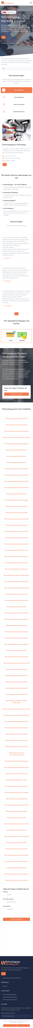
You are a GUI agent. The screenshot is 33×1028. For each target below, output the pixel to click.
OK (16, 1025)
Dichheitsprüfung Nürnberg (9, 1000)
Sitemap (4, 986)
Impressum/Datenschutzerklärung (12, 978)
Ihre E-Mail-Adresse (8, 899)
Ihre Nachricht (6, 906)
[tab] (16, 90)
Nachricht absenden (16, 919)
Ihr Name (5, 892)
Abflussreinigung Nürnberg (9, 997)
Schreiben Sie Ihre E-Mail (8, 1013)
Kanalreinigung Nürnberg (9, 994)
